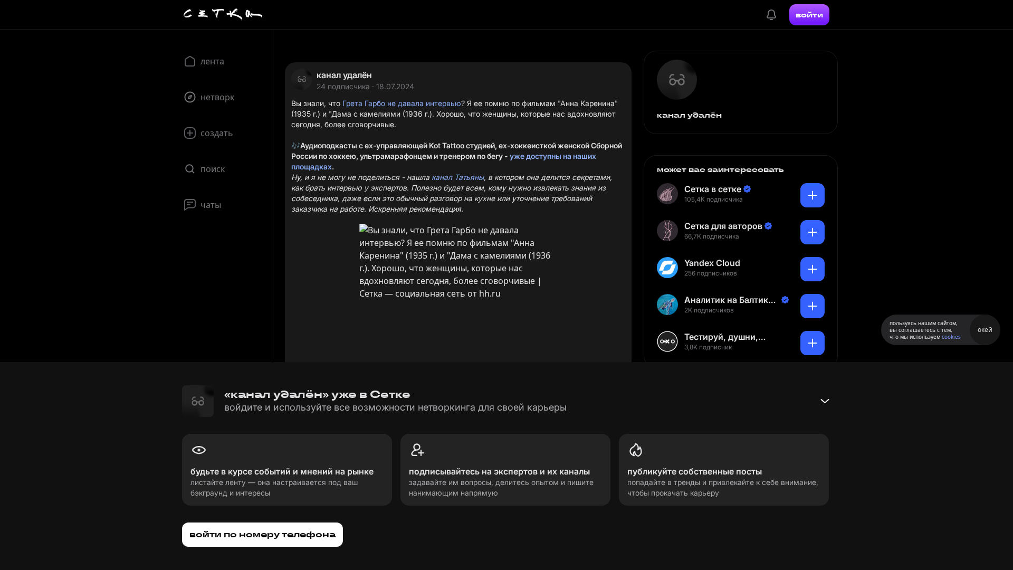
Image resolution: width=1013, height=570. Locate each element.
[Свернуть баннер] (824, 401)
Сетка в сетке (712, 189)
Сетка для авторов (723, 226)
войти (809, 15)
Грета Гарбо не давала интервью (401, 103)
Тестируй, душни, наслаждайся (721, 337)
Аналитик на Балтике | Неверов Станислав (731, 300)
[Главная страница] (223, 14)
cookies (951, 336)
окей (985, 329)
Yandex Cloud (712, 263)
